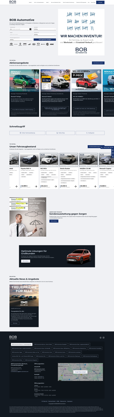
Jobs (88, 2)
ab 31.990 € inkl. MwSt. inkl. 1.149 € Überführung (85, 108)
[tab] (21, 344)
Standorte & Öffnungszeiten (81, 2)
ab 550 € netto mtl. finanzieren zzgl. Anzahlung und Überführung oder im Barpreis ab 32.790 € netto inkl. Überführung (55, 108)
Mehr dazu (15, 323)
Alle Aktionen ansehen (98, 62)
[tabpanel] (57, 380)
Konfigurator (91, 133)
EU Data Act (45, 401)
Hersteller (36, 27)
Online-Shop (93, 2)
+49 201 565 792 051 (108, 147)
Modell (11, 32)
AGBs (58, 401)
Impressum (69, 401)
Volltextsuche (12, 27)
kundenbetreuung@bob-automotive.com (19, 371)
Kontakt (100, 2)
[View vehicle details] (26, 186)
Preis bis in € (36, 32)
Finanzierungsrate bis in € (14, 37)
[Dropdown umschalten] (32, 2)
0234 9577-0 (41, 376)
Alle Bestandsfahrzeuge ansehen (96, 146)
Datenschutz (63, 401)
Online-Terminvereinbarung (28, 133)
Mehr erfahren (54, 221)
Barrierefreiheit (52, 401)
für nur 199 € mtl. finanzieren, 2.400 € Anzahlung (22, 109)
